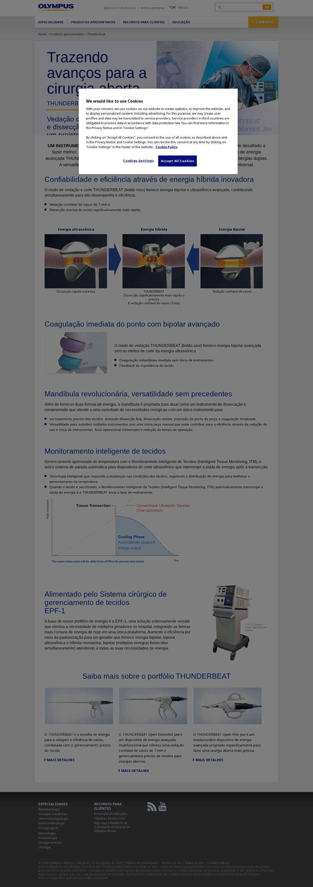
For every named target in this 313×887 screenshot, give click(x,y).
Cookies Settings (138, 160)
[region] (158, 131)
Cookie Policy (166, 147)
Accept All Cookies (177, 161)
